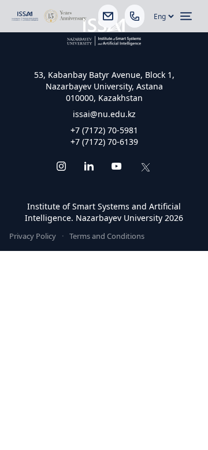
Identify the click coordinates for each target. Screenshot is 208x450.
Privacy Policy (32, 236)
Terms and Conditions (106, 236)
